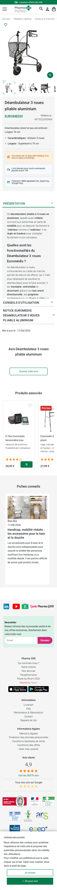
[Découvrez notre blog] (42, 606)
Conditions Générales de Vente (28, 741)
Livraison (28, 704)
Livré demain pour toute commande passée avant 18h (28, 169)
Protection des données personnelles (28, 737)
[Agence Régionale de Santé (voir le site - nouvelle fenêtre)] (42, 815)
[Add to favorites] (30, 405)
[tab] (4, 80)
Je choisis (30, 872)
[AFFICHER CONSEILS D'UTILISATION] (52, 302)
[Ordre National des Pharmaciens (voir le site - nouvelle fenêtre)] (28, 816)
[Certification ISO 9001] (14, 801)
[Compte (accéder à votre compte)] (47, 9)
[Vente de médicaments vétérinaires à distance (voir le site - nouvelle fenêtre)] (15, 816)
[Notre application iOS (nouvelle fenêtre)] (18, 689)
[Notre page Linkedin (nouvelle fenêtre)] (6, 606)
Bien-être (12, 521)
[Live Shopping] (25, 606)
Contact (28, 716)
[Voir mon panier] (53, 9)
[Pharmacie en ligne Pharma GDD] (22, 9)
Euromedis (14, 116)
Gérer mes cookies (28, 749)
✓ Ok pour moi (30, 881)
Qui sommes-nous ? (28, 663)
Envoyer (45, 640)
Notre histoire (28, 667)
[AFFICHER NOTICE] (53, 315)
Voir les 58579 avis (28, 775)
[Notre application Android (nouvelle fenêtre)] (38, 689)
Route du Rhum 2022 (28, 678)
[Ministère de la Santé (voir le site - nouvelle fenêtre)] (35, 801)
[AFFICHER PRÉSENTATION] (52, 203)
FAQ (28, 708)
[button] (4, 9)
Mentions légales (28, 733)
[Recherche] (41, 9)
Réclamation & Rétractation (28, 712)
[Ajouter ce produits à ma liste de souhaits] (5, 24)
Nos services (28, 670)
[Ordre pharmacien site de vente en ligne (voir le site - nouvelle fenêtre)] (49, 801)
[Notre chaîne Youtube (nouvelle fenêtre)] (16, 606)
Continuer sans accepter (14, 837)
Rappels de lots (28, 720)
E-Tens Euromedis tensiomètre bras (15, 438)
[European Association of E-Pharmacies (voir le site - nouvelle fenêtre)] (38, 830)
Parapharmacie (28, 674)
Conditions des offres (28, 745)
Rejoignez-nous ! (28, 682)
